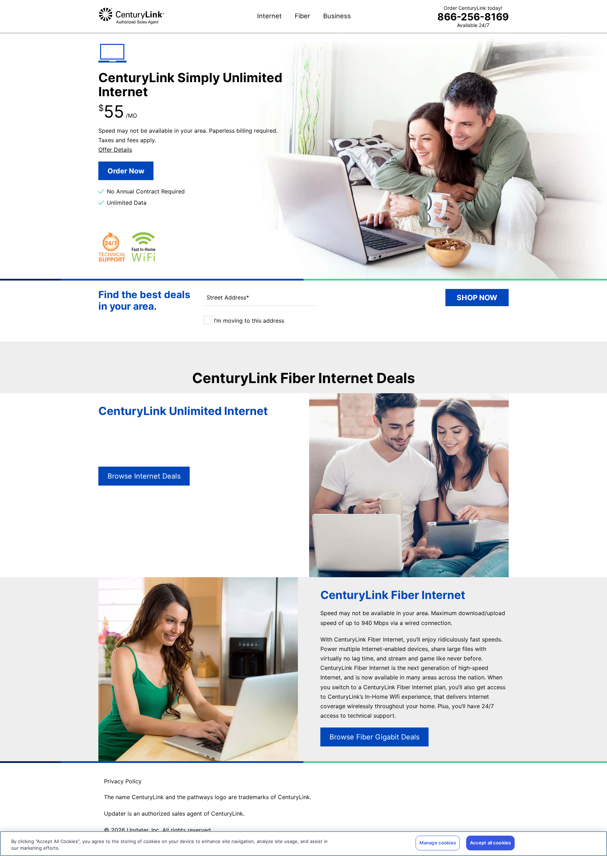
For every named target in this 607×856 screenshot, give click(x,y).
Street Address (228, 297)
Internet (269, 16)
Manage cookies (437, 842)
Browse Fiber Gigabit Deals (374, 737)
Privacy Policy (123, 781)
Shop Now (477, 297)
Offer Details (115, 149)
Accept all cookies (490, 842)
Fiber (302, 16)
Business (337, 16)
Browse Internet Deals (144, 476)
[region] (303, 843)
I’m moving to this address (248, 320)
